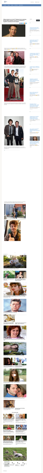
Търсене (38, 20)
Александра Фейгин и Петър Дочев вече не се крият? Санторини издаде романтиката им (21, 431)
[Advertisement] (21, 12)
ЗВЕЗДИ (12, 5)
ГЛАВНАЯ (5, 5)
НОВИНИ (9, 5)
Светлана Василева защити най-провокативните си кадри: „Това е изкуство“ (21, 420)
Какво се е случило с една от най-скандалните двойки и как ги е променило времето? (34, 93)
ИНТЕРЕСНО (16, 5)
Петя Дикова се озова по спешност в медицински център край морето (8, 420)
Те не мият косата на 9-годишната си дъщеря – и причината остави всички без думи (34, 67)
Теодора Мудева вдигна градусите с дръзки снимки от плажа (21, 441)
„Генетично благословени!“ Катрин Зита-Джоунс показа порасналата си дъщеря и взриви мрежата (34, 28)
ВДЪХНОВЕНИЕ (21, 5)
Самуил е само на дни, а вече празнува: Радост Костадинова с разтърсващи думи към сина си (8, 442)
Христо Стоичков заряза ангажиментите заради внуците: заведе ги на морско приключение (8, 431)
